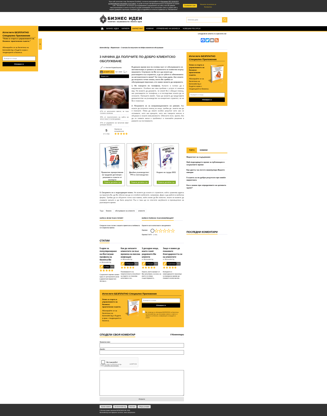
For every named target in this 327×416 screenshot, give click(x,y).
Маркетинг (137, 28)
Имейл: (102, 349)
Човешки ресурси (191, 28)
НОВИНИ (204, 150)
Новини (150, 28)
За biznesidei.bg (120, 407)
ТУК (138, 9)
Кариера (126, 28)
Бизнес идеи (112, 28)
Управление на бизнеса (168, 28)
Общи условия (144, 407)
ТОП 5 (191, 150)
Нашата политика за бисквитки (208, 6)
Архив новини (106, 407)
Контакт (132, 407)
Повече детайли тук (112, 182)
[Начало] (102, 28)
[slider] (164, 231)
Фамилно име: (105, 342)
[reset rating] (152, 231)
